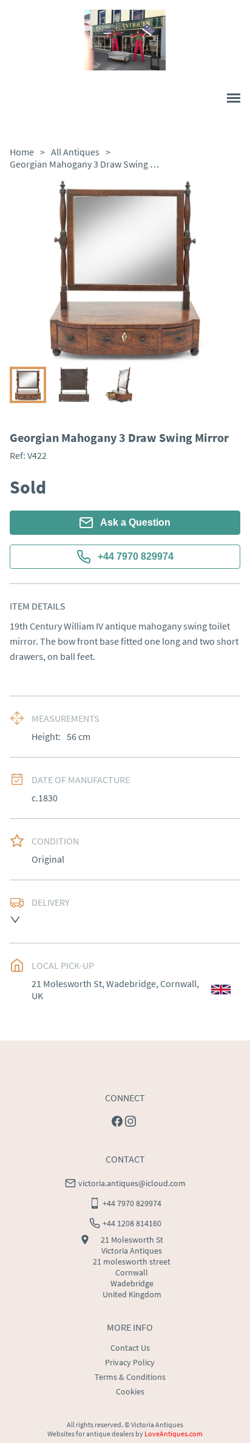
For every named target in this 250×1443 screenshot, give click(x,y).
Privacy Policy (130, 1362)
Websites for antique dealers (90, 1433)
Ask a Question (135, 522)
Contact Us (130, 1347)
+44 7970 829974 (136, 556)
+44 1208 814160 (132, 1223)
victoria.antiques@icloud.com (132, 1183)
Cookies (130, 1391)
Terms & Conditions (130, 1376)
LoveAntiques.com (173, 1433)
